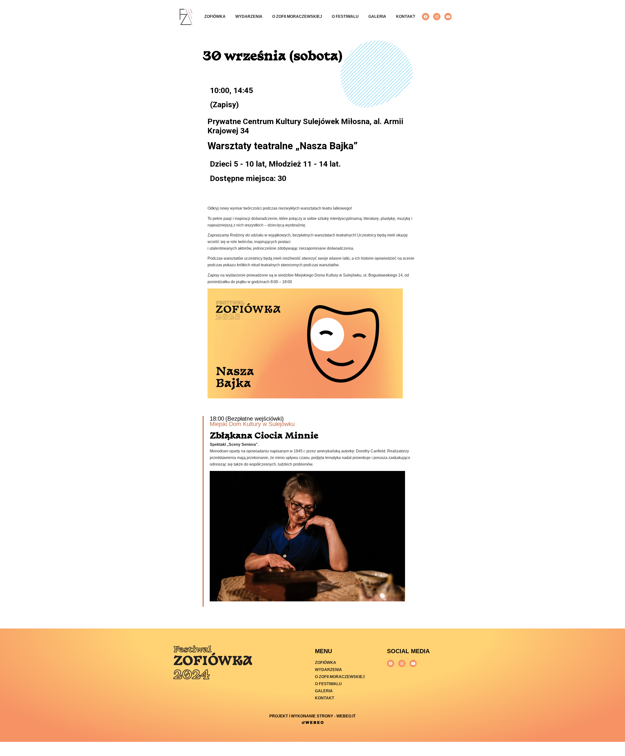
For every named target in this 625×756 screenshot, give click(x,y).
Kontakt (405, 16)
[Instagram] (436, 16)
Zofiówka (215, 16)
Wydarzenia (248, 16)
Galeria (377, 16)
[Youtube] (448, 16)
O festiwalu (345, 16)
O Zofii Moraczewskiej (297, 16)
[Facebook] (425, 16)
